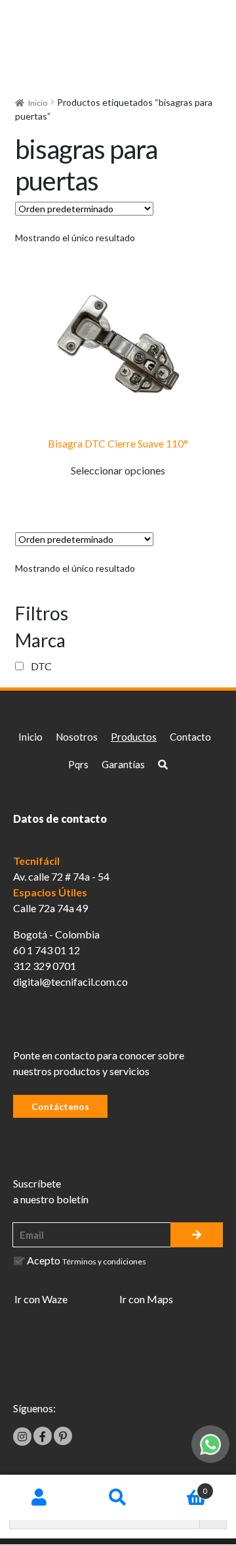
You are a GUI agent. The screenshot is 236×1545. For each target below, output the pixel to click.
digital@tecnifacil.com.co (70, 981)
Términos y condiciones (104, 1261)
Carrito (182, 1486)
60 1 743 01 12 (46, 950)
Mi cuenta (39, 1497)
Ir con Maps (146, 1299)
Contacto (190, 737)
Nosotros (77, 737)
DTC (41, 666)
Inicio (37, 103)
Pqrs (78, 764)
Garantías (123, 764)
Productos (134, 737)
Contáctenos (60, 1106)
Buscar (118, 1497)
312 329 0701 (44, 965)
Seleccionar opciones (118, 470)
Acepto (86, 1260)
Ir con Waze (41, 1299)
